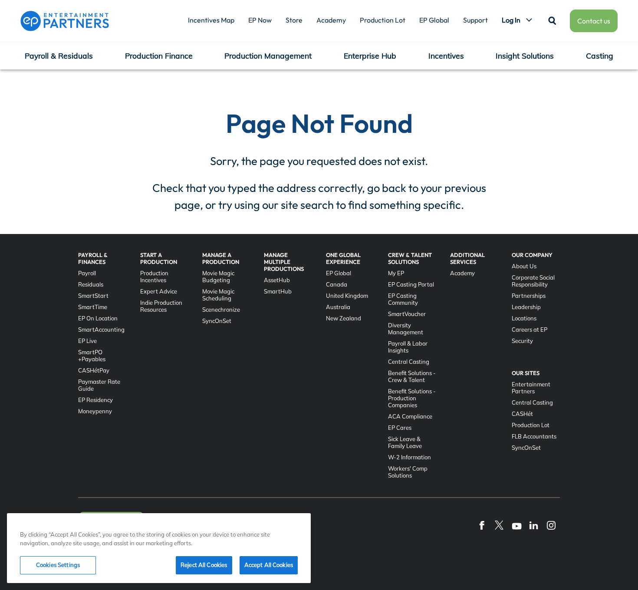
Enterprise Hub (370, 55)
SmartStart (93, 295)
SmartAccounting (101, 329)
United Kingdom (347, 295)
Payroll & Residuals (59, 55)
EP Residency (95, 399)
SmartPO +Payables (91, 356)
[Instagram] (551, 525)
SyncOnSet (216, 320)
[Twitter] (499, 525)
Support (475, 20)
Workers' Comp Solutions (408, 472)
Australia (338, 306)
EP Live (87, 340)
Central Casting (408, 361)
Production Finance (159, 55)
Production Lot (382, 20)
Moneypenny (95, 411)
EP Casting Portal (411, 284)
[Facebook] (481, 525)
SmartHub (278, 291)
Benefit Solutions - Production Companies (412, 398)
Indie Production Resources (161, 306)
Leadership (526, 306)
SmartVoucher (407, 313)
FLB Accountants (534, 436)
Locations (524, 318)
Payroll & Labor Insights (408, 347)
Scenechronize (221, 309)
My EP (396, 273)
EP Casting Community (403, 299)
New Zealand (343, 318)
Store (294, 20)
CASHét (522, 413)
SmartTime (92, 306)
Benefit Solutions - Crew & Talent (412, 376)
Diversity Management (405, 329)
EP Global (434, 20)
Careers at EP (529, 329)
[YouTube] (516, 525)
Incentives (446, 55)
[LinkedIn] (534, 525)
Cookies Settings (58, 564)
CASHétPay (93, 370)
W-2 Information (409, 457)
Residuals (90, 284)
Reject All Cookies (204, 564)
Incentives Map (211, 20)
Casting (599, 55)
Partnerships (529, 295)
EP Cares (399, 427)
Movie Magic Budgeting (218, 276)
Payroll (87, 273)
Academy (331, 20)
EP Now (260, 20)
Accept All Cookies (268, 564)
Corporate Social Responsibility (533, 281)
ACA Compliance (410, 416)
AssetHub (277, 280)
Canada (336, 284)
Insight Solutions (525, 55)
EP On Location (98, 318)
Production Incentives (154, 276)
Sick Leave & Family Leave (405, 442)
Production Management (268, 55)
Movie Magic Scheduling (218, 295)
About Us (524, 266)
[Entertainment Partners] (64, 21)
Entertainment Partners (531, 388)
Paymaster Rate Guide (99, 385)
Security (522, 340)
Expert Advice (158, 291)
